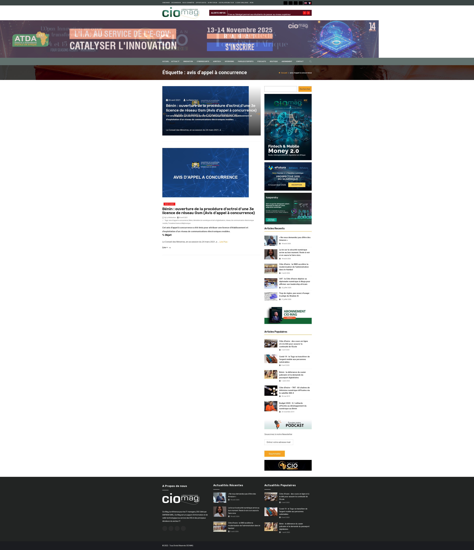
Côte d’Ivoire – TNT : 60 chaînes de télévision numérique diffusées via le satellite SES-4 (294, 390)
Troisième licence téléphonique (179, 223)
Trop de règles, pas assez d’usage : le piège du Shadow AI (294, 294)
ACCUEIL (165, 61)
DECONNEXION (176, 2)
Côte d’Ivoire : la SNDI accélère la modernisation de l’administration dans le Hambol (294, 267)
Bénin (191, 220)
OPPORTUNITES (201, 2)
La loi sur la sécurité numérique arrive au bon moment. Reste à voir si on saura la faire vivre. (294, 252)
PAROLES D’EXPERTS (245, 61)
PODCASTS (261, 61)
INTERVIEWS (229, 61)
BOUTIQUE (274, 61)
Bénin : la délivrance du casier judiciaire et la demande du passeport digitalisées (292, 375)
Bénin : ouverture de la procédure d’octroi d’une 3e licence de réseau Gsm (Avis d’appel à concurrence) (208, 211)
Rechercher (305, 89)
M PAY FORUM (212, 2)
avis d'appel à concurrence (178, 220)
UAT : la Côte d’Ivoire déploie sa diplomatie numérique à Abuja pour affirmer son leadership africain (294, 281)
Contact (300, 61)
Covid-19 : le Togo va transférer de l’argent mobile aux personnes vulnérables (294, 359)
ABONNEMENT (287, 61)
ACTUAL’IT (175, 61)
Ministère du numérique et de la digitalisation (209, 220)
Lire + (165, 247)
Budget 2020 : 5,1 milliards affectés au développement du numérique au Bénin (292, 406)
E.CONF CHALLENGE (242, 2)
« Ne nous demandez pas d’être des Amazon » (294, 238)
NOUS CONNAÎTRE (188, 2)
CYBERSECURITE (203, 61)
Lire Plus (223, 242)
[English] (306, 3)
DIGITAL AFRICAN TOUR (226, 2)
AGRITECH (217, 61)
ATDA (251, 2)
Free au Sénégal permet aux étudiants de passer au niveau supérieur (259, 11)
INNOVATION (188, 61)
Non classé (169, 204)
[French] (310, 3)
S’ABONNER (166, 2)
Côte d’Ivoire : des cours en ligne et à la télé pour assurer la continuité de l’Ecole (293, 344)
